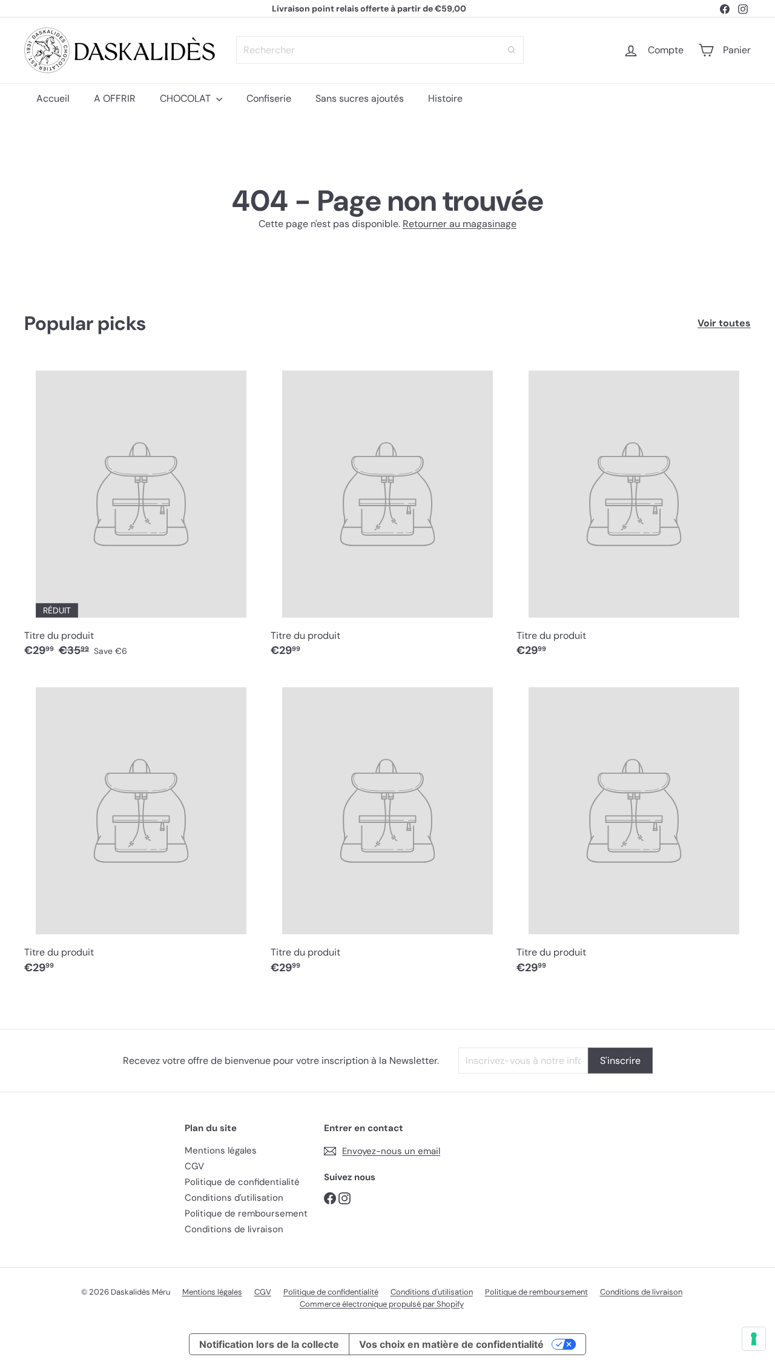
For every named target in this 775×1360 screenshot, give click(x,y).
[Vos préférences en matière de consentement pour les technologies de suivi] (753, 1338)
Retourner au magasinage (459, 223)
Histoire (445, 98)
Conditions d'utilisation (234, 1198)
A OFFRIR (115, 98)
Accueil (53, 98)
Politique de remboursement (246, 1213)
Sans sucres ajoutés (359, 98)
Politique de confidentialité (242, 1182)
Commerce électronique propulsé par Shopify (382, 1304)
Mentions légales (221, 1150)
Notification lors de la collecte (269, 1344)
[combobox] (380, 50)
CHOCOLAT (186, 98)
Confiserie (268, 98)
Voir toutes (724, 323)
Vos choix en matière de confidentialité (451, 1344)
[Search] (512, 50)
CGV (194, 1166)
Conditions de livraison (234, 1229)
